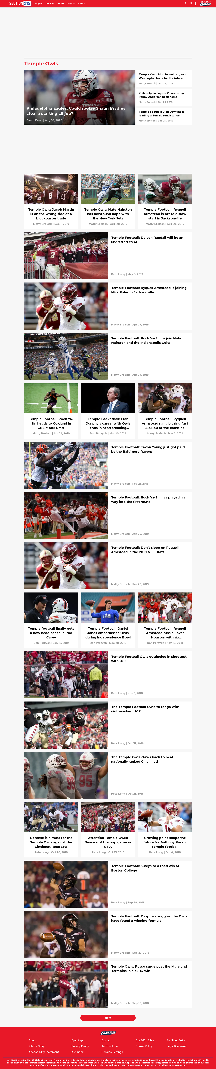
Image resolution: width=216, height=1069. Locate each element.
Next (108, 1017)
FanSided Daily (176, 1040)
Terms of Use (110, 1046)
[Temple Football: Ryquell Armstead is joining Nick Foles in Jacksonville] (108, 306)
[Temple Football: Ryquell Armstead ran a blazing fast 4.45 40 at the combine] (165, 411)
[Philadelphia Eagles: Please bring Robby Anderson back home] (164, 97)
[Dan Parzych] (98, 433)
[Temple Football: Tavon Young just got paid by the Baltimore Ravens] (108, 465)
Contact (106, 1040)
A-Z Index (77, 1052)
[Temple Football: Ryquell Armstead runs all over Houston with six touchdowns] (165, 620)
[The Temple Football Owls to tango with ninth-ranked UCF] (108, 725)
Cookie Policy (144, 1046)
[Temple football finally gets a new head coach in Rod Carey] (51, 620)
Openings (77, 1040)
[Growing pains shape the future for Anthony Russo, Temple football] (165, 829)
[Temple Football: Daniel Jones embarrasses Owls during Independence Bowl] (108, 620)
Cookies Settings (112, 1052)
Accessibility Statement (44, 1052)
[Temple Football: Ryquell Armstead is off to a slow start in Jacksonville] (165, 201)
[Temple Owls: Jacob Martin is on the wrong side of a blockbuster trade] (51, 201)
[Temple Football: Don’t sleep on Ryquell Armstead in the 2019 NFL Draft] (108, 565)
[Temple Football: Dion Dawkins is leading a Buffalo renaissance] (164, 116)
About (32, 1040)
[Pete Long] (118, 274)
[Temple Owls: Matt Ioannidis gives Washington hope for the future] (164, 79)
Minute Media (22, 1060)
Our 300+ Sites (145, 1040)
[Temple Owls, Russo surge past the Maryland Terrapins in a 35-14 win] (108, 984)
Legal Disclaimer (177, 1046)
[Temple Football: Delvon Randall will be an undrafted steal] (108, 255)
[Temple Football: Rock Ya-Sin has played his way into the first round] (108, 515)
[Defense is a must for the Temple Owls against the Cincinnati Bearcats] (51, 829)
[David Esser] (35, 120)
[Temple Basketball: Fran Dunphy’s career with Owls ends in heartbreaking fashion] (108, 411)
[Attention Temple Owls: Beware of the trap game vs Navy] (108, 829)
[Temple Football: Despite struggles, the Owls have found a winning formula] (108, 934)
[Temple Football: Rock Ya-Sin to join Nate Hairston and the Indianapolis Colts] (108, 356)
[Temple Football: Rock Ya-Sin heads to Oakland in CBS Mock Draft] (51, 411)
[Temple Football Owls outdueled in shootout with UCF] (108, 674)
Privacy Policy (80, 1046)
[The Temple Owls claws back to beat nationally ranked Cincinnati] (108, 775)
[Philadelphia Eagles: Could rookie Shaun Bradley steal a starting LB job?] (79, 97)
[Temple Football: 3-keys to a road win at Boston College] (108, 884)
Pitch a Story (37, 1046)
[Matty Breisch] (147, 83)
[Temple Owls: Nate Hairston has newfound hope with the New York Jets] (108, 201)
